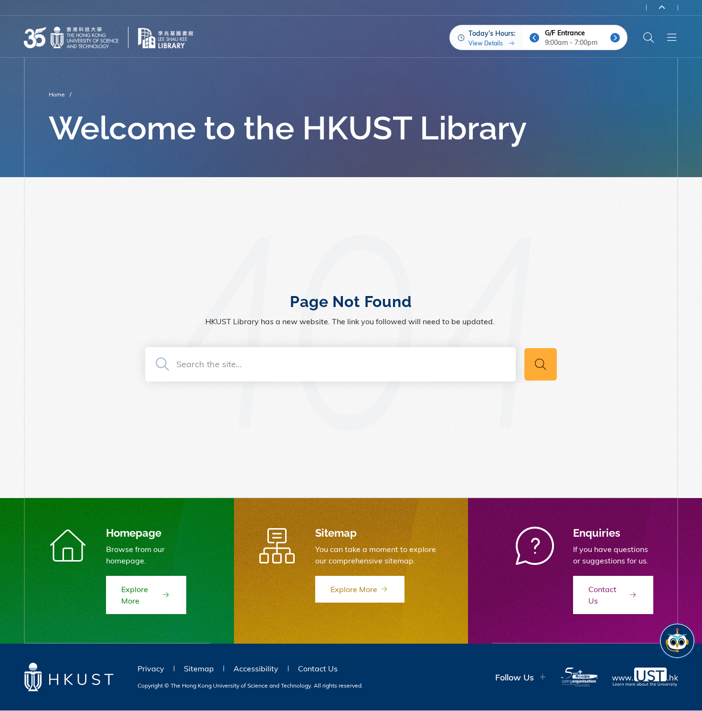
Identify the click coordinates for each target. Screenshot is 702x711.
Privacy (151, 668)
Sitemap (199, 668)
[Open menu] (671, 38)
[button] (534, 37)
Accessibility (256, 668)
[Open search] (648, 38)
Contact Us (318, 668)
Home (57, 94)
